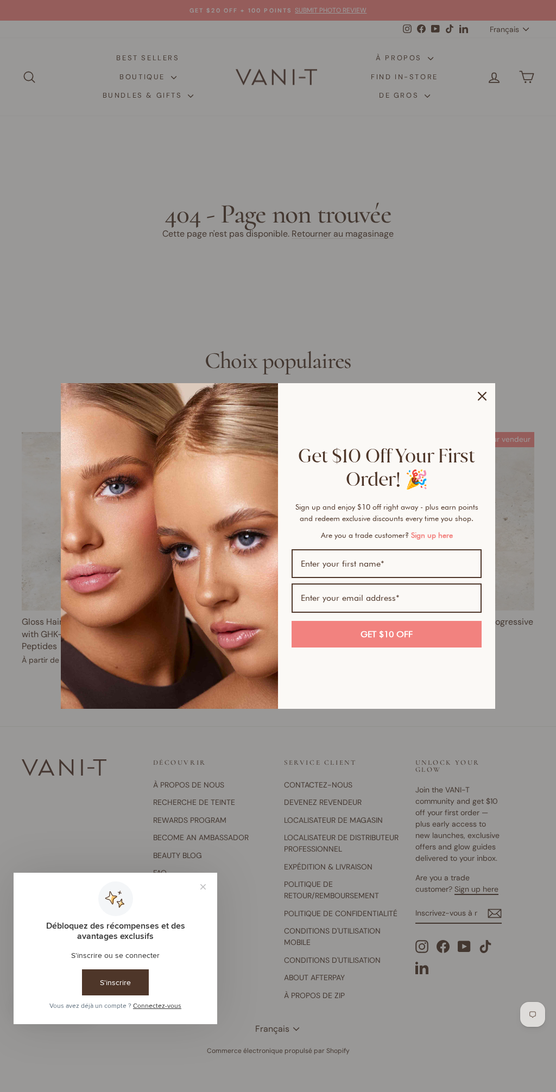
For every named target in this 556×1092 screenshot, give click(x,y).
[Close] (482, 396)
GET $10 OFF (387, 634)
